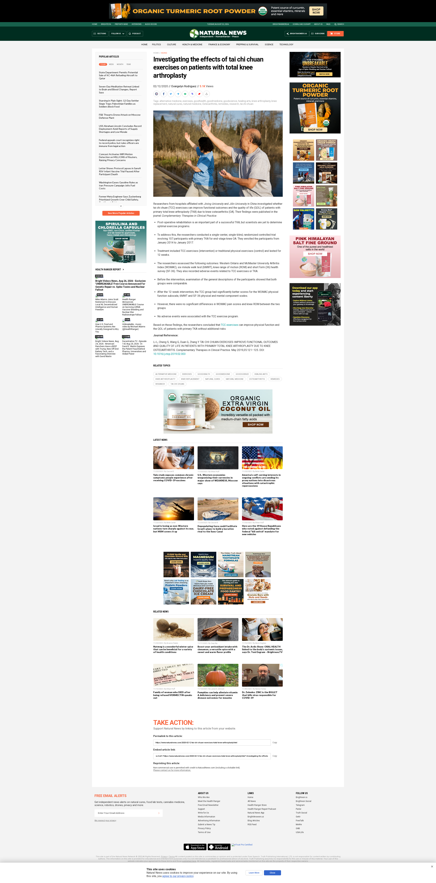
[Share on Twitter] (171, 94)
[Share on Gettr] (199, 94)
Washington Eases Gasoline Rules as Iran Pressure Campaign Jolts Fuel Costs (118, 185)
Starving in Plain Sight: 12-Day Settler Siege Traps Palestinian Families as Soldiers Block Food (119, 103)
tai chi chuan (246, 104)
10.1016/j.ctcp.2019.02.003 (169, 354)
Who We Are (203, 797)
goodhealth (200, 101)
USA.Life (300, 832)
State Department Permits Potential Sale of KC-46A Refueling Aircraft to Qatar (118, 75)
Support (201, 809)
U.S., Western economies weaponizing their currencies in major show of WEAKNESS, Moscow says (218, 479)
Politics (156, 44)
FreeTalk (300, 820)
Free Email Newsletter (208, 805)
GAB (298, 828)
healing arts (244, 101)
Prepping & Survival (247, 44)
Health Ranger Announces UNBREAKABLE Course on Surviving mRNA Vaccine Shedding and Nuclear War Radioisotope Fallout (133, 307)
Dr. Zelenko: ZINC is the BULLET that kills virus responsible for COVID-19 (259, 695)
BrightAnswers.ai (281, 24)
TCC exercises (229, 324)
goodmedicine (214, 101)
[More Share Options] (207, 94)
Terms (172, 856)
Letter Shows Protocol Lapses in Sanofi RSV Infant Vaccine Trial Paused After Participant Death (120, 171)
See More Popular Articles (121, 213)
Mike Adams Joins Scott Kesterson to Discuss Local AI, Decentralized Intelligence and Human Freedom (106, 304)
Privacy (164, 856)
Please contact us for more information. (172, 770)
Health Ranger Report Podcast (262, 809)
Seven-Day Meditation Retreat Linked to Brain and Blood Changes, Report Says (119, 89)
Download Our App (301, 24)
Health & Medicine (192, 44)
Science (269, 44)
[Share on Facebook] (164, 94)
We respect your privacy (105, 820)
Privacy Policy (204, 828)
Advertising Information (209, 820)
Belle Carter (259, 471)
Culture (171, 44)
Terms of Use (204, 832)
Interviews (136, 24)
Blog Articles (254, 820)
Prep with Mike (121, 24)
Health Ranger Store (257, 805)
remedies (223, 104)
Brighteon (106, 24)
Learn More (254, 873)
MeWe (299, 824)
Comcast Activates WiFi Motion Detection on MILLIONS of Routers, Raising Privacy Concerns (118, 157)
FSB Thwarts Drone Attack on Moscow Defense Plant (120, 116)
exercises (188, 101)
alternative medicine (171, 101)
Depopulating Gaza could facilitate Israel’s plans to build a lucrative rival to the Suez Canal (217, 529)
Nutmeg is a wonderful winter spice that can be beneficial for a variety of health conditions (173, 649)
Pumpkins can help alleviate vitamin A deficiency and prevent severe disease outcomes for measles (218, 695)
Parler (298, 809)
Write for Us (203, 813)
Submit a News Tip (206, 824)
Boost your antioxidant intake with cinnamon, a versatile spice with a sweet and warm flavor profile (217, 649)
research (234, 104)
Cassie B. (170, 471)
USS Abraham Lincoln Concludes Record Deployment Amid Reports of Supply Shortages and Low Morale (120, 128)
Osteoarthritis (209, 104)
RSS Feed (252, 824)
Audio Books (151, 24)
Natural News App (256, 813)
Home (94, 24)
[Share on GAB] (185, 94)
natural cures (175, 104)
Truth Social (301, 813)
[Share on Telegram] (178, 94)
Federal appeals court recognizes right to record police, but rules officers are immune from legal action (119, 143)
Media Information (206, 816)
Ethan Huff (215, 472)
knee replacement (190, 379)
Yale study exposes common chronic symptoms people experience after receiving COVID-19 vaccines (173, 478)
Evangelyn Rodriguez (183, 86)
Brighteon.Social (303, 801)
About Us (318, 24)
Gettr (298, 816)
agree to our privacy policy (177, 876)
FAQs (328, 24)
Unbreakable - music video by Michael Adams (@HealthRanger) (133, 326)
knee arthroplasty (261, 101)
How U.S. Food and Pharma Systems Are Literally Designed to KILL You (107, 328)
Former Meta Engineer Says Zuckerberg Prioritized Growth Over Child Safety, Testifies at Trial (120, 199)
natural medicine (192, 104)
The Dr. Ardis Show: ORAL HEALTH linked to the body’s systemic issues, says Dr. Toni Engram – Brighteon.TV (262, 649)
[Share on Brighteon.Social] (156, 94)
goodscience (230, 101)
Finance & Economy (219, 44)
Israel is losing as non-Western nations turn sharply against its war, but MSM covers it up (173, 529)
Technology (286, 44)
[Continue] (159, 813)
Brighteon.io (301, 797)
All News (252, 801)
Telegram (300, 805)
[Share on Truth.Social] (192, 94)
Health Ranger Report (108, 269)
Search (340, 24)
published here (189, 861)
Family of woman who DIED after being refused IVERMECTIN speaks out (172, 695)
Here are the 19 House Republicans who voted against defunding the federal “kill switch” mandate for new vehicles (261, 530)
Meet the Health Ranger (209, 801)
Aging (164, 53)
